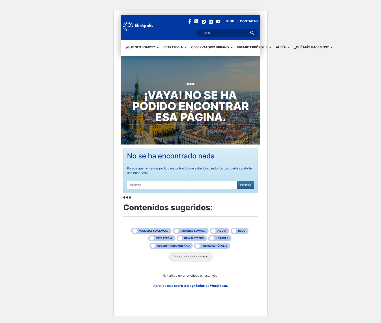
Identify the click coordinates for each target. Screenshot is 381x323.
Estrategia (173, 47)
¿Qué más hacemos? (311, 47)
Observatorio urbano (210, 47)
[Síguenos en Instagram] (204, 21)
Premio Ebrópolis (252, 47)
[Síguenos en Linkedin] (211, 21)
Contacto (249, 21)
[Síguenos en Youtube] (218, 21)
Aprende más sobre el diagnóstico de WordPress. (190, 285)
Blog (230, 21)
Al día (281, 47)
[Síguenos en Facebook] (190, 21)
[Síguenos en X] (196, 21)
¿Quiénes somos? (140, 47)
